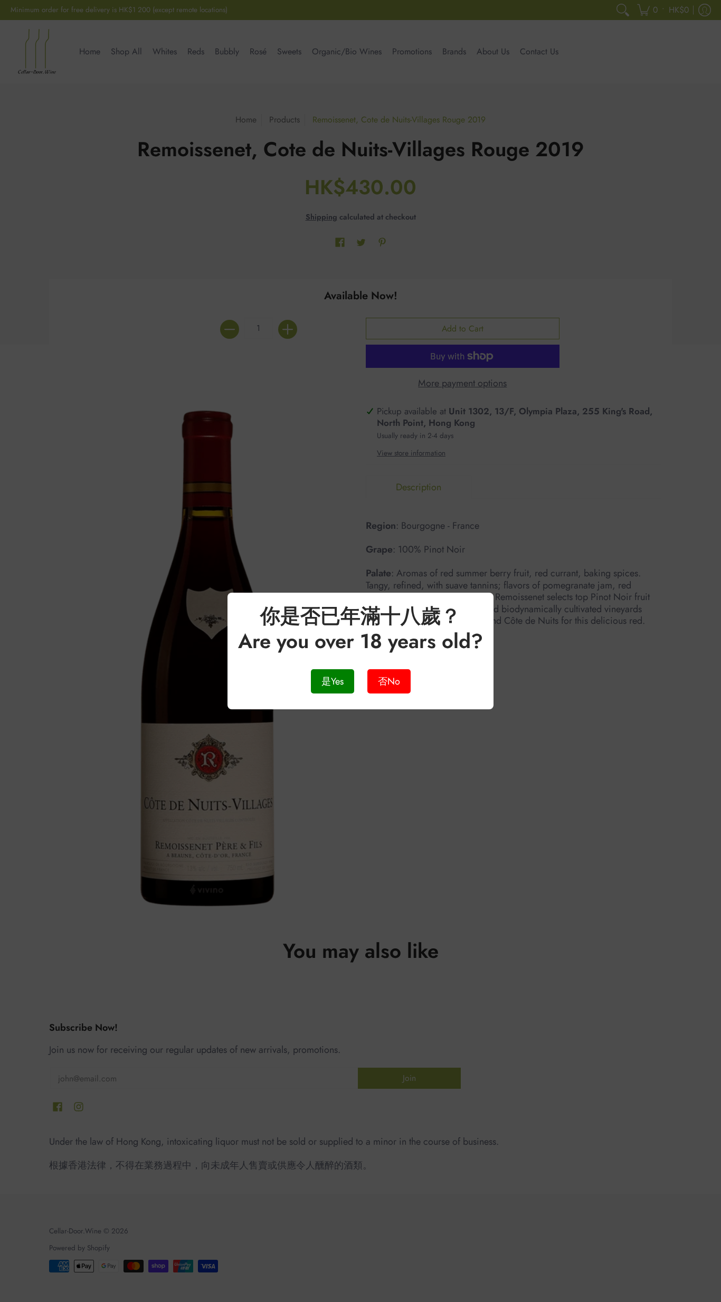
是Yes (332, 681)
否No (389, 681)
